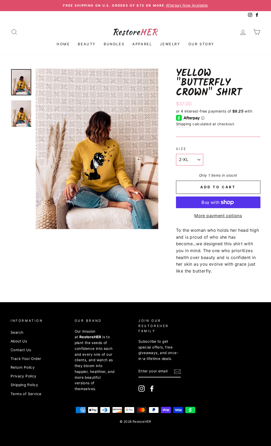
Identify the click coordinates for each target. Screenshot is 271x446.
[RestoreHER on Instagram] (141, 388)
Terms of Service (26, 394)
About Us (19, 341)
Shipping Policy (24, 385)
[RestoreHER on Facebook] (152, 388)
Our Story (201, 44)
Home (63, 44)
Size (181, 149)
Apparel (142, 44)
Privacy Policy (24, 376)
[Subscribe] (177, 371)
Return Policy (23, 367)
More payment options (218, 215)
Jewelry (170, 44)
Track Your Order (26, 358)
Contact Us (21, 350)
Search (17, 332)
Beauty (87, 44)
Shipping (183, 124)
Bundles (114, 44)
